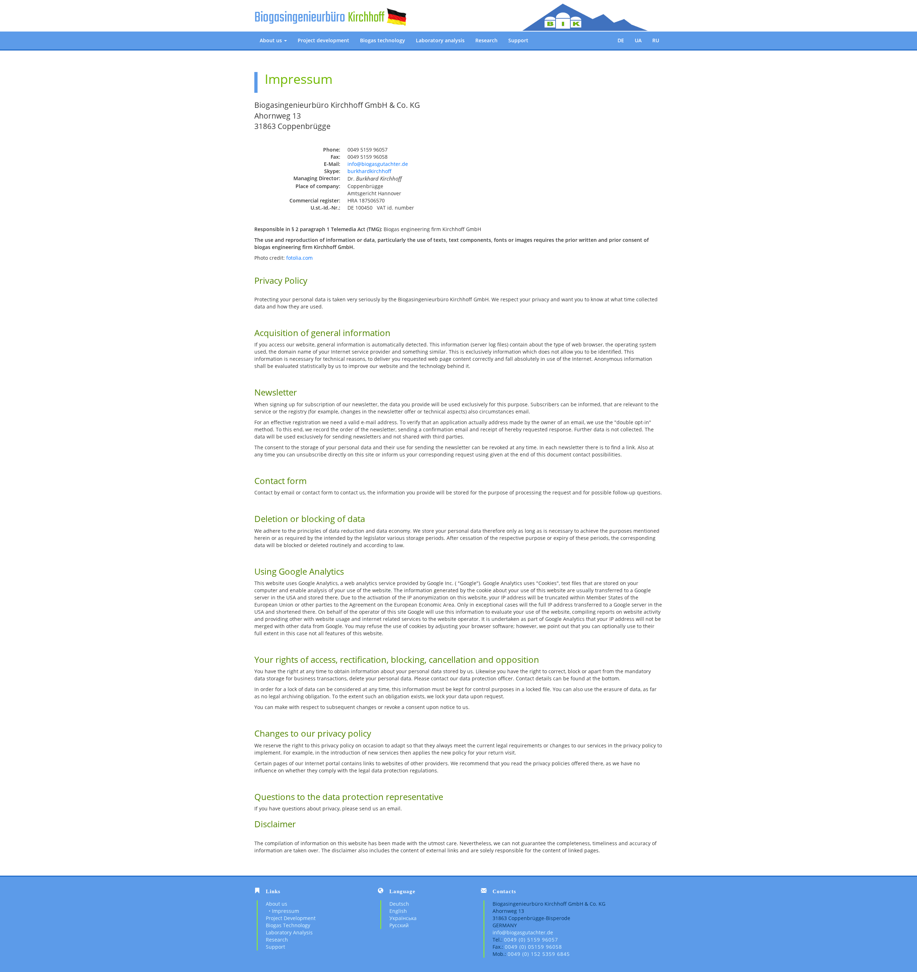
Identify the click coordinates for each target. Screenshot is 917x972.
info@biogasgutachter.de (377, 164)
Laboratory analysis (440, 40)
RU (655, 40)
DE (621, 40)
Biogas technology (382, 40)
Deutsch (399, 903)
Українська (403, 918)
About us (271, 40)
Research (486, 40)
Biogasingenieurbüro (299, 18)
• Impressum (282, 911)
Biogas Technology (288, 925)
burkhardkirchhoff (369, 171)
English (398, 911)
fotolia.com (299, 257)
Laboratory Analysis (289, 932)
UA (638, 40)
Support (518, 40)
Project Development (291, 918)
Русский (399, 925)
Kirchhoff (366, 18)
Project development (323, 40)
